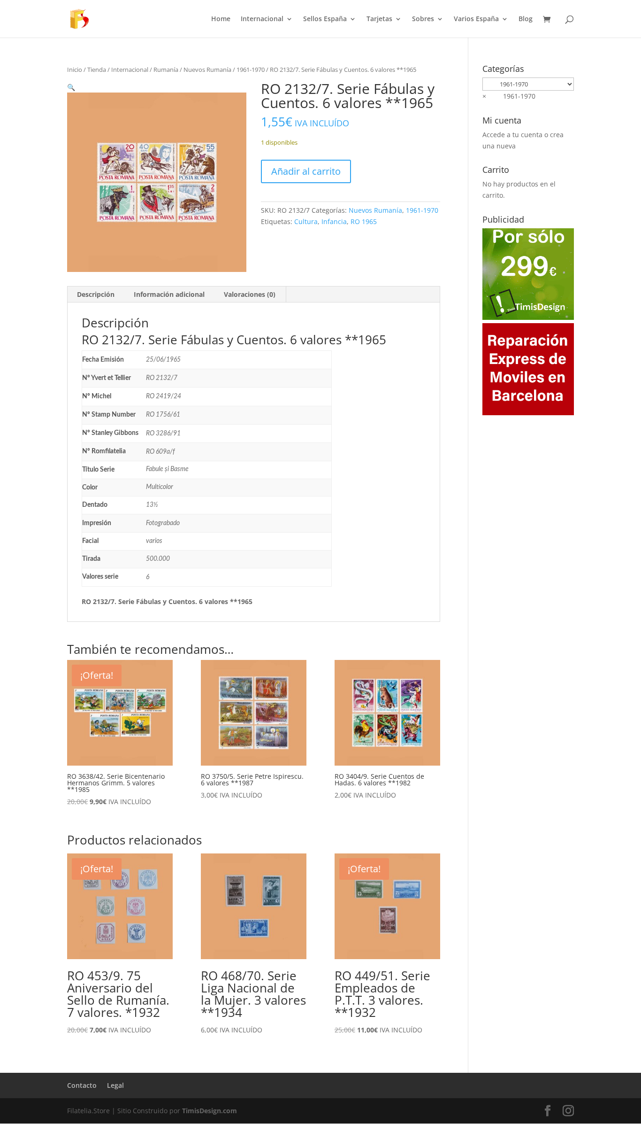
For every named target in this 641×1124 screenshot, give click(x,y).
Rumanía (165, 69)
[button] (71, 87)
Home (220, 19)
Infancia (334, 221)
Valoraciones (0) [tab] (249, 294)
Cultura (306, 221)
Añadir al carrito (306, 171)
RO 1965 (364, 221)
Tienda (96, 69)
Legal (115, 1085)
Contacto (82, 1085)
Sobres (423, 19)
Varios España (476, 19)
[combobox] (508, 96)
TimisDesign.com (209, 1110)
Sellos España (325, 19)
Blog (526, 19)
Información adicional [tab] (169, 294)
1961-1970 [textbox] (508, 96)
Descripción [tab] (95, 294)
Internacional (262, 19)
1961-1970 (251, 69)
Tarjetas (379, 19)
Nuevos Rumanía (207, 69)
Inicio (74, 69)
